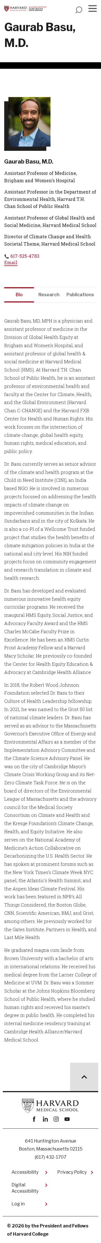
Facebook (34, 1119)
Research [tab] (48, 294)
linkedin (45, 1119)
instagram (56, 1119)
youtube (67, 1119)
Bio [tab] (19, 294)
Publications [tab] (80, 294)
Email (10, 262)
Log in (18, 1203)
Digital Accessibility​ (25, 1188)
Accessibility (25, 1172)
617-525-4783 (24, 256)
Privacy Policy (72, 1172)
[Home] (25, 9)
